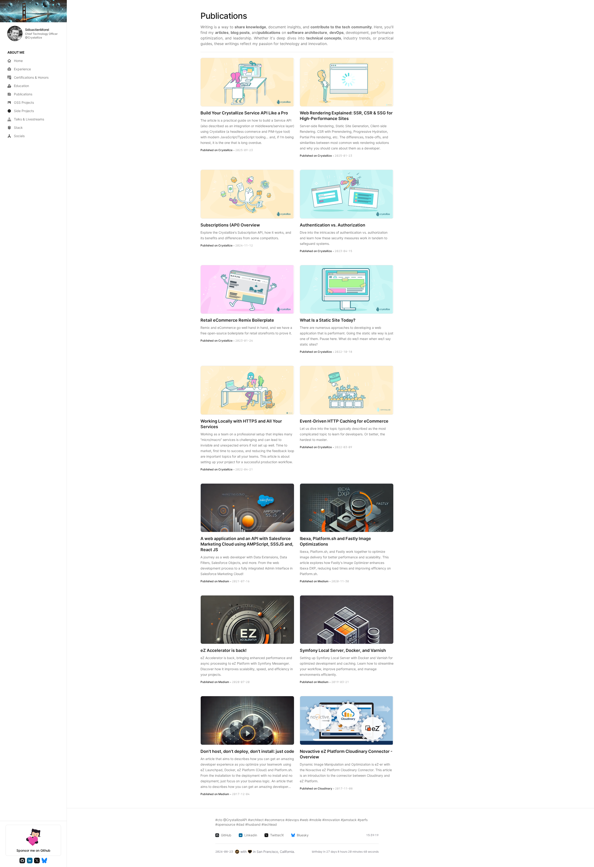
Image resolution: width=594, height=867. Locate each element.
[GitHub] (22, 860)
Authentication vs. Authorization (332, 225)
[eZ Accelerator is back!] (247, 619)
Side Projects (24, 111)
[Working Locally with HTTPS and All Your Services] (247, 390)
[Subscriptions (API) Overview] (247, 194)
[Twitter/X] (37, 860)
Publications (23, 94)
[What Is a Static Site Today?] (347, 289)
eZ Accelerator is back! (223, 650)
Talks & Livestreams (29, 119)
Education (21, 86)
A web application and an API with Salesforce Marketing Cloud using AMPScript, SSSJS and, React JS (246, 544)
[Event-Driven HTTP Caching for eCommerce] (347, 390)
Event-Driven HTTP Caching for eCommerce (344, 421)
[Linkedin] (29, 860)
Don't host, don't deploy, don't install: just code (247, 751)
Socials (19, 136)
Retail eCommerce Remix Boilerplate (237, 320)
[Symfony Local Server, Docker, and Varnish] (347, 619)
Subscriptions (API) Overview (230, 225)
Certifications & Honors (31, 77)
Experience (22, 69)
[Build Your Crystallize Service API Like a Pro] (247, 82)
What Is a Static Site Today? (327, 320)
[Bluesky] (44, 860)
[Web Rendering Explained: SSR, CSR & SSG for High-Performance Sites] (347, 82)
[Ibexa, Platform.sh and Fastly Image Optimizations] (347, 507)
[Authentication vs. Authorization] (347, 194)
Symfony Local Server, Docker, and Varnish (343, 650)
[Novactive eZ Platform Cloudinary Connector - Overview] (347, 720)
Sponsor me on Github (33, 850)
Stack (18, 127)
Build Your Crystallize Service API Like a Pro (244, 112)
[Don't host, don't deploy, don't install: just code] (247, 720)
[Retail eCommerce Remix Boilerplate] (247, 289)
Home (18, 61)
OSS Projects (24, 102)
